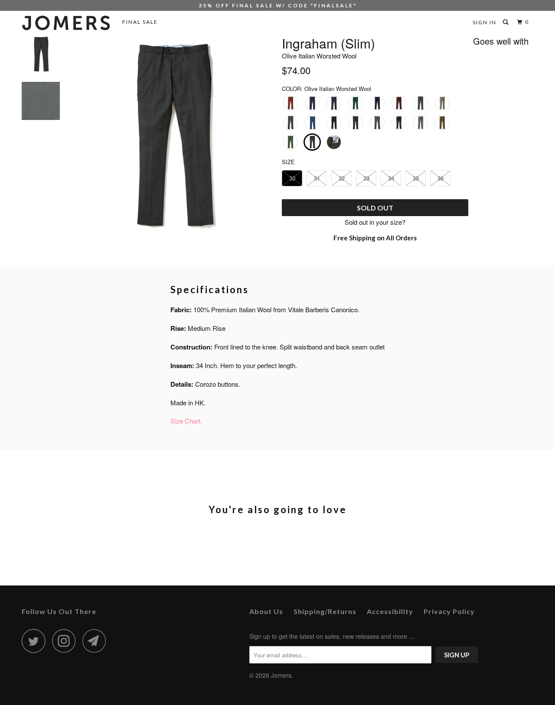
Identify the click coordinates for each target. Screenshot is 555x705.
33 (366, 178)
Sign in (484, 22)
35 (416, 178)
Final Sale (140, 22)
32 (342, 178)
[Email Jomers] (96, 641)
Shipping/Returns (325, 611)
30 (292, 178)
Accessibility (390, 611)
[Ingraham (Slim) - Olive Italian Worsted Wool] (172, 135)
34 (391, 178)
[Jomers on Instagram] (66, 641)
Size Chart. (186, 420)
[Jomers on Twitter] (36, 641)
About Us (266, 611)
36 (440, 178)
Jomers (281, 675)
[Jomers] (66, 23)
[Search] (506, 22)
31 (317, 178)
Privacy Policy (449, 611)
